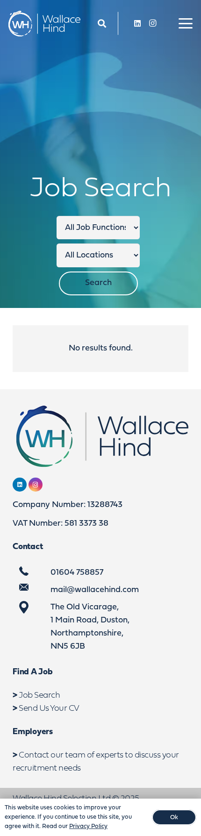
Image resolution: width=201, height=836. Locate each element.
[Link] (102, 23)
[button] (186, 23)
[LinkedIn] (137, 23)
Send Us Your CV (49, 708)
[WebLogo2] (44, 23)
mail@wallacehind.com (94, 590)
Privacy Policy (88, 826)
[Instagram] (152, 23)
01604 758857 (76, 572)
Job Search (39, 695)
